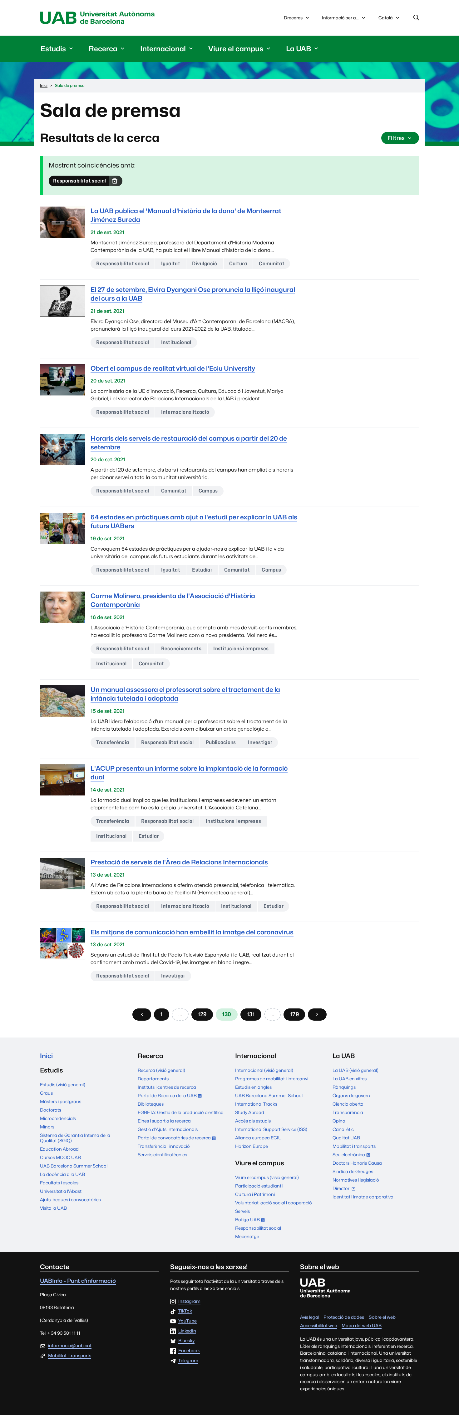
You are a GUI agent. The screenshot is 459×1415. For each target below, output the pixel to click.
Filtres (396, 138)
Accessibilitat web (318, 1325)
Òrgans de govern (351, 1095)
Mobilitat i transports (354, 1146)
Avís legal (309, 1317)
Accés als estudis (253, 1120)
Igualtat (170, 264)
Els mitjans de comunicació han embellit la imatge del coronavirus (192, 932)
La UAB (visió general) (355, 1070)
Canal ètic (343, 1129)
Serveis (242, 1211)
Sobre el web (382, 1317)
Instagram (189, 1301)
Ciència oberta (348, 1104)
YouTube (187, 1321)
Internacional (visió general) (264, 1070)
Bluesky (186, 1341)
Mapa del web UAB (362, 1325)
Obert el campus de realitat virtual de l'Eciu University (173, 368)
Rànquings (344, 1087)
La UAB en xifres (350, 1078)
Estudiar (202, 570)
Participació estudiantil (259, 1185)
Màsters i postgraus (60, 1101)
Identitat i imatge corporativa (363, 1196)
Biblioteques (151, 1104)
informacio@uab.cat (69, 1345)
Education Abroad (59, 1149)
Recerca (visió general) (161, 1070)
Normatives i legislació (356, 1179)
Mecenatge (247, 1236)
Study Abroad (249, 1112)
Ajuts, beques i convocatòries (70, 1199)
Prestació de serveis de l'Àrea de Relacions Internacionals (179, 862)
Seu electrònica (353, 1155)
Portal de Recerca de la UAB (171, 1096)
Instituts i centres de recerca (167, 1087)
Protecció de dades (343, 1317)
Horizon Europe (251, 1146)
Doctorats (50, 1109)
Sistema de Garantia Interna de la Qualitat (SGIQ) (75, 1137)
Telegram (188, 1361)
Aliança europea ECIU (258, 1137)
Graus (46, 1093)
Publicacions (221, 742)
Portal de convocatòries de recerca (178, 1138)
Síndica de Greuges (353, 1171)
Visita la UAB (53, 1208)
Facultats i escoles (59, 1182)
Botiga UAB (251, 1220)
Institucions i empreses (241, 649)
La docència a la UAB (62, 1174)
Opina (339, 1120)
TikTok (185, 1311)
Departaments (153, 1078)
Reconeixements (181, 649)
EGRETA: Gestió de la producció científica (181, 1112)
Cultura (238, 264)
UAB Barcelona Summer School (73, 1165)
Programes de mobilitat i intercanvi (271, 1078)
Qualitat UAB (346, 1137)
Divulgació (204, 264)
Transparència (348, 1112)
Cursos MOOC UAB (60, 1157)
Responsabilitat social (79, 181)
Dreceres (293, 17)
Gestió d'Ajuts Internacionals (168, 1129)
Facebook (189, 1351)
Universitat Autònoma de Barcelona (99, 17)
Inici (46, 1056)
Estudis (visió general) (62, 1084)
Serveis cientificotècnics (162, 1154)
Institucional (176, 342)
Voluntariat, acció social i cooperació (273, 1202)
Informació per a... (340, 17)
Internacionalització (185, 412)
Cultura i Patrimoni (255, 1194)
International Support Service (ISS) (271, 1129)
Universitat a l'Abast (60, 1191)
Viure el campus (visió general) (267, 1177)
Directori (345, 1188)
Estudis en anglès (253, 1087)
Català (385, 19)
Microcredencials (58, 1118)
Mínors (47, 1126)
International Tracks (256, 1104)
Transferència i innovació (164, 1146)
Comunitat (271, 264)
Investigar (260, 742)
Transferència (112, 742)
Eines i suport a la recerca (164, 1120)
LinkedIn (187, 1331)
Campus (208, 491)
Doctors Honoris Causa (357, 1163)
